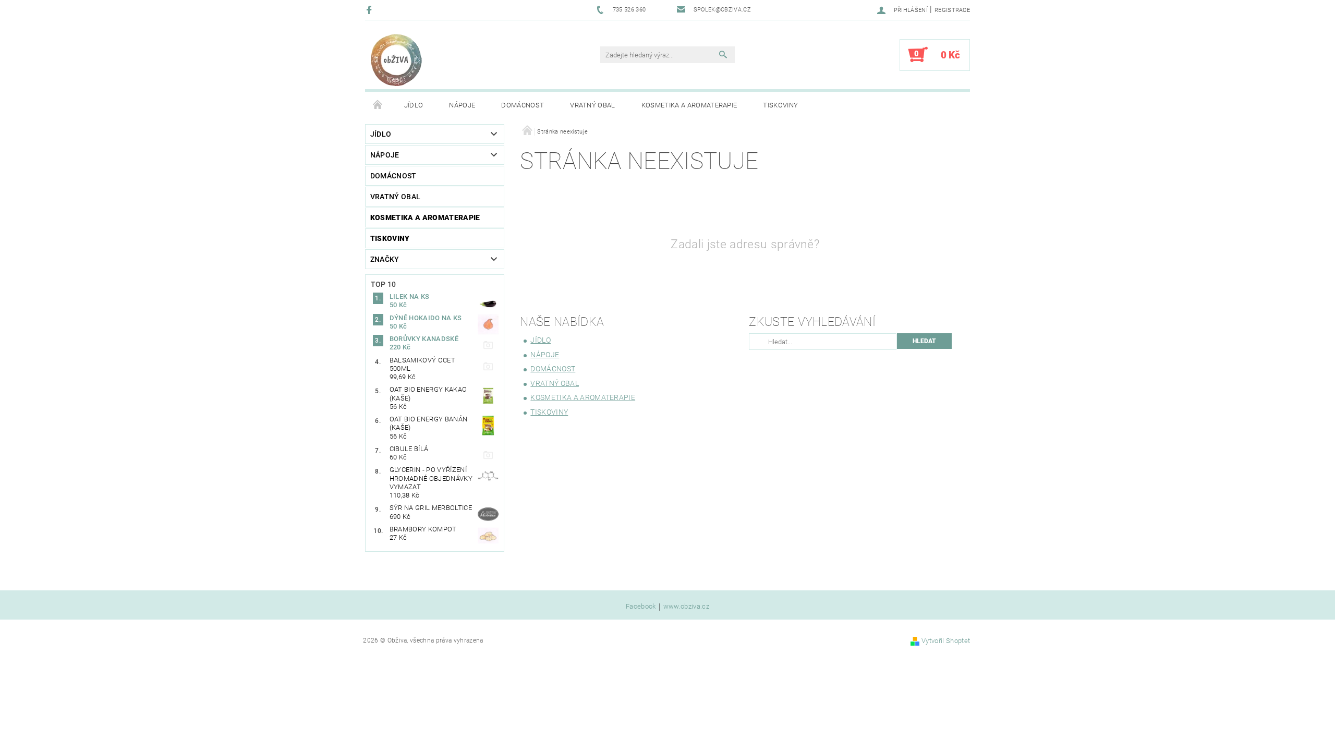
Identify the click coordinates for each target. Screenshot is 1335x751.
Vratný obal (592, 105)
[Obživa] (396, 60)
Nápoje (462, 105)
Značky (384, 259)
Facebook (641, 606)
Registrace (952, 10)
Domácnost (522, 105)
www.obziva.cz (686, 606)
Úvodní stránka (378, 105)
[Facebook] (370, 9)
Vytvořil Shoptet (945, 641)
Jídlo (413, 105)
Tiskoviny (780, 105)
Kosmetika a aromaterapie (689, 105)
